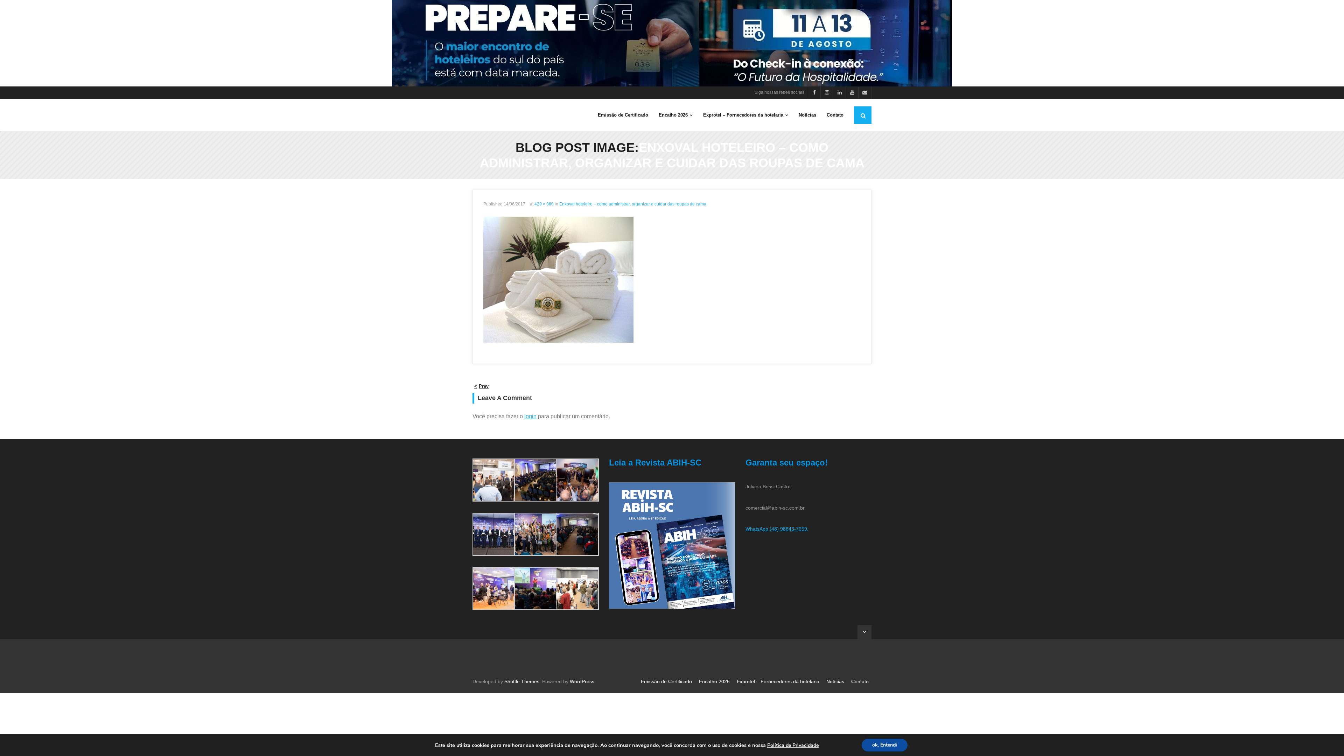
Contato (860, 681)
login (530, 416)
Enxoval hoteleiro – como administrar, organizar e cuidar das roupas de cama (632, 204)
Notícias (835, 681)
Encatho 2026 (714, 681)
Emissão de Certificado (666, 681)
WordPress (582, 681)
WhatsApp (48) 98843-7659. (777, 529)
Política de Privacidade (793, 745)
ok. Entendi (884, 745)
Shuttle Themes (521, 681)
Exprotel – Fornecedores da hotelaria (778, 681)
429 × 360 (544, 204)
